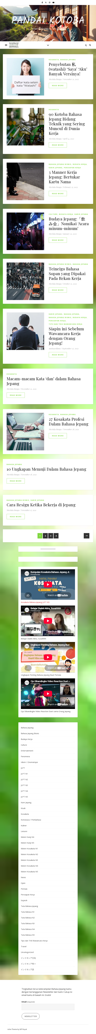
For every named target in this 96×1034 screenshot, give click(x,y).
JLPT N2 (24, 779)
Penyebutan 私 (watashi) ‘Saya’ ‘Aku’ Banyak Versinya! (68, 68)
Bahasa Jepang (68, 60)
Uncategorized (27, 952)
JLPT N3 (24, 785)
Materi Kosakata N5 (29, 871)
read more (58, 85)
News (23, 877)
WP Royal (23, 1029)
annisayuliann (54, 348)
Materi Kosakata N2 (29, 854)
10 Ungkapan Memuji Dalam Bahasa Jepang (46, 469)
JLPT (23, 768)
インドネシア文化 (28, 958)
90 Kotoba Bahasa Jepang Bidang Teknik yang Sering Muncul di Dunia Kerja (67, 123)
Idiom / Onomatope (29, 762)
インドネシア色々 (28, 963)
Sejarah (24, 900)
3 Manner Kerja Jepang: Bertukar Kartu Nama (64, 176)
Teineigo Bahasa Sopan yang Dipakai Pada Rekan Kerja (67, 273)
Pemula (24, 889)
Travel (23, 946)
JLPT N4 (24, 791)
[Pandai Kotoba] (14, 45)
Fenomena (25, 756)
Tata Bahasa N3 (28, 923)
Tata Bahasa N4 (28, 929)
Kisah (23, 808)
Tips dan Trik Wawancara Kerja (65, 324)
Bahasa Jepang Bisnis (60, 164)
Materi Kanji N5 (27, 842)
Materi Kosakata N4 (29, 866)
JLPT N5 (24, 796)
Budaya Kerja (80, 164)
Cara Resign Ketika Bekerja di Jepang (41, 504)
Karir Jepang (55, 168)
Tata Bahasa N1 (28, 912)
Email (28, 1001)
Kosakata (54, 60)
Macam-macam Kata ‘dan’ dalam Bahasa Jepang (44, 381)
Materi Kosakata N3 (29, 860)
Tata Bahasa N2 (28, 917)
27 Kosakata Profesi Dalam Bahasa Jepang (68, 421)
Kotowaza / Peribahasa (31, 819)
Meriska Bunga (55, 79)
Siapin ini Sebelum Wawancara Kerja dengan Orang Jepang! (66, 336)
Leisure (24, 831)
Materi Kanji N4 (27, 837)
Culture (53, 214)
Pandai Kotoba (48, 21)
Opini (23, 883)
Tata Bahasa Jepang (29, 906)
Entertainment (27, 750)
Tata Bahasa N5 (28, 935)
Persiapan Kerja (72, 168)
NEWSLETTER (30, 1016)
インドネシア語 (27, 969)
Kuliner (24, 825)
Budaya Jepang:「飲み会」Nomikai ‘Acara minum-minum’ (69, 223)
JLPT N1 (24, 773)
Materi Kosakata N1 (29, 848)
